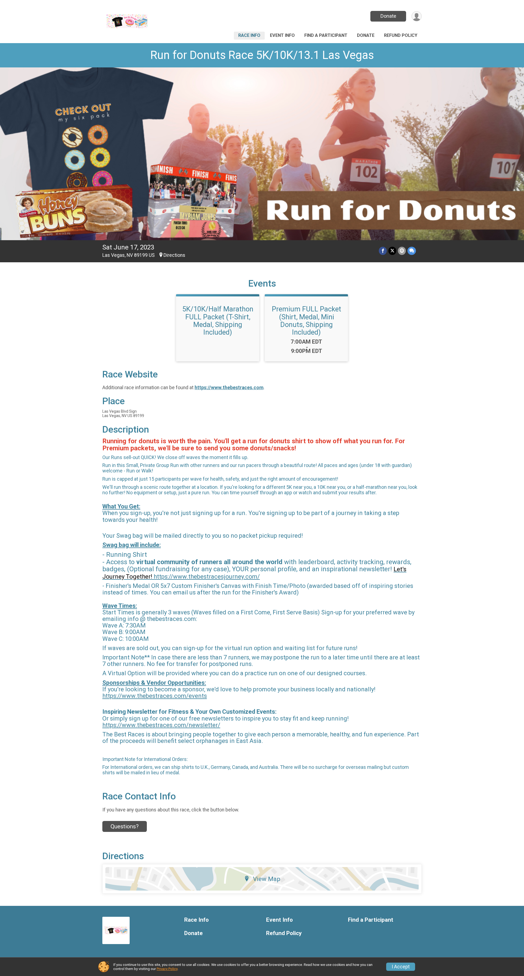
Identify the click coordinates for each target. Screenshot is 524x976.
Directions (174, 255)
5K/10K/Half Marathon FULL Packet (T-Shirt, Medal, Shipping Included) (217, 320)
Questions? (125, 826)
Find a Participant (325, 35)
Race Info (249, 35)
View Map (266, 878)
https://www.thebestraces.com (229, 387)
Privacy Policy (167, 969)
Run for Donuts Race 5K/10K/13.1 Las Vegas (262, 55)
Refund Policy (400, 35)
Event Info (282, 35)
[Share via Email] (402, 251)
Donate (388, 16)
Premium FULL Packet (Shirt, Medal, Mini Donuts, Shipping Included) (306, 320)
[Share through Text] (411, 251)
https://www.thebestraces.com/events (154, 695)
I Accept (401, 966)
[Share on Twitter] (392, 251)
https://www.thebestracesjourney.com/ (207, 576)
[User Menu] (417, 16)
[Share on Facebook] (383, 251)
